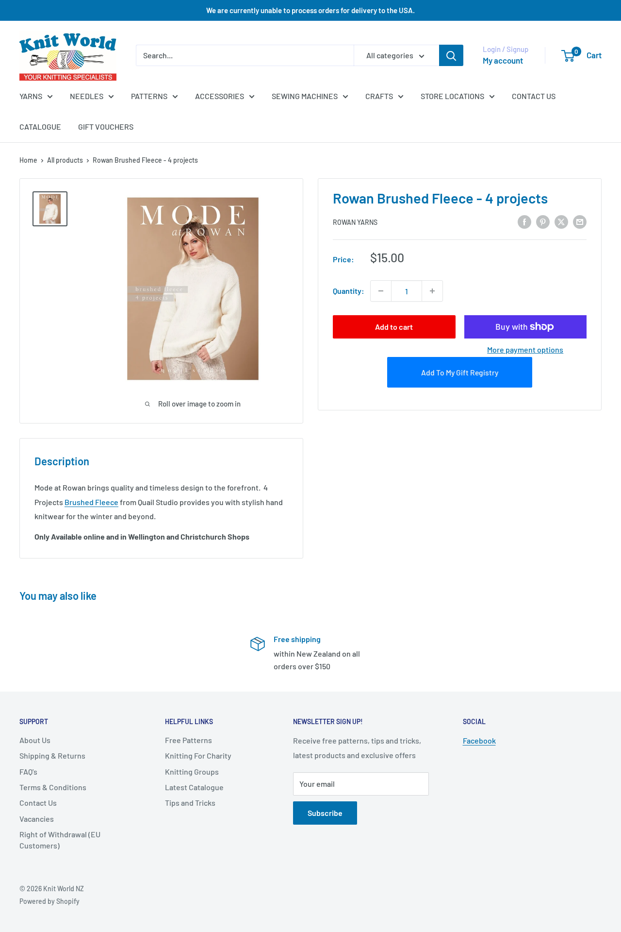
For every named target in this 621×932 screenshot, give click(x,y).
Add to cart (394, 326)
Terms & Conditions (52, 787)
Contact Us (38, 802)
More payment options (525, 349)
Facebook (479, 740)
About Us (34, 740)
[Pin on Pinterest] (543, 221)
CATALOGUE (40, 126)
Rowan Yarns (355, 222)
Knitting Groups (192, 771)
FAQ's (28, 771)
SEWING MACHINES (305, 96)
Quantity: (348, 290)
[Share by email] (580, 221)
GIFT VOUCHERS (105, 126)
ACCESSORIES (219, 96)
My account (503, 60)
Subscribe (325, 812)
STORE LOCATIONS (452, 96)
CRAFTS (379, 96)
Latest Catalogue (194, 787)
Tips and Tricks (190, 802)
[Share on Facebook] (524, 221)
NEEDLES (86, 96)
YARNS (30, 96)
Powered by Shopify (49, 901)
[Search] (451, 55)
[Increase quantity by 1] (432, 291)
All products (65, 160)
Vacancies (36, 818)
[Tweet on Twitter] (561, 221)
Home (28, 160)
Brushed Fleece (91, 502)
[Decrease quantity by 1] (381, 291)
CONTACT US (534, 96)
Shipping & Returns (52, 755)
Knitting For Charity (198, 755)
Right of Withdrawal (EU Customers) (59, 839)
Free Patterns (188, 740)
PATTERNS (149, 96)
